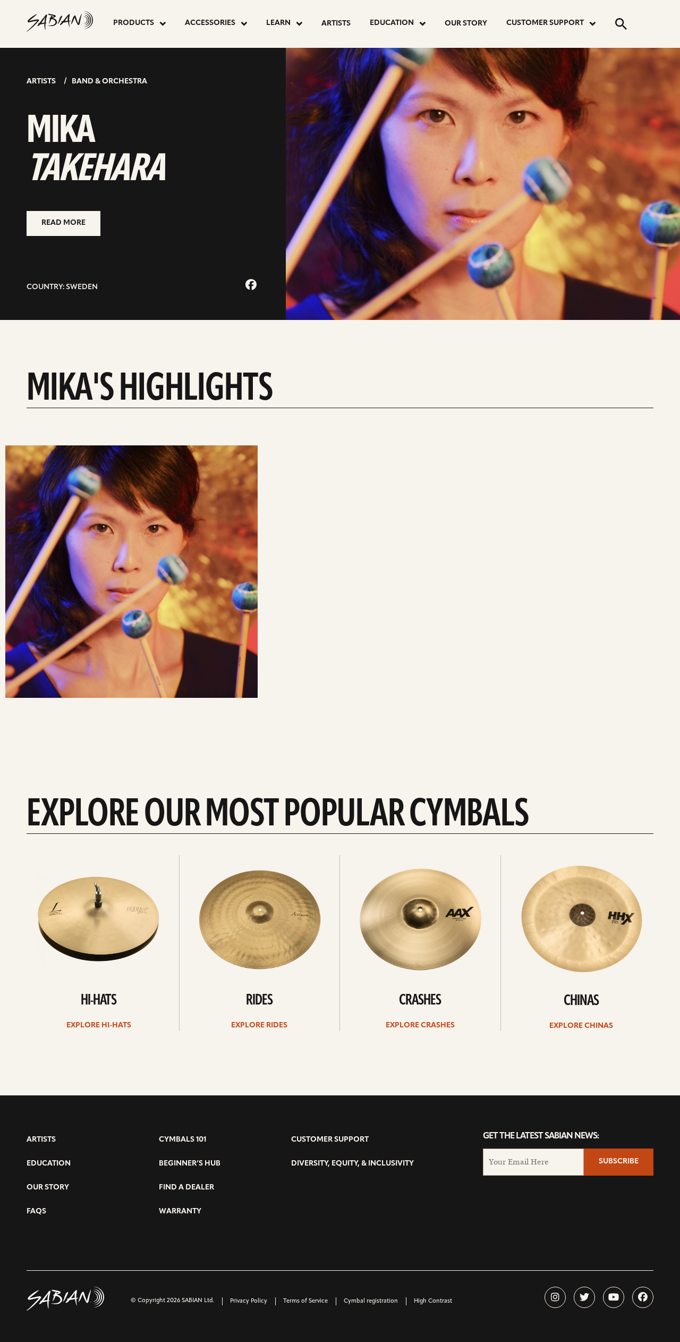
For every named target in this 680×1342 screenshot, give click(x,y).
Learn (278, 23)
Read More (63, 223)
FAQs (36, 1212)
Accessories (210, 23)
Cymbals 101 (182, 1140)
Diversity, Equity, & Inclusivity (352, 1164)
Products (133, 23)
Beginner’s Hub (189, 1164)
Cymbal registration (371, 1301)
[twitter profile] (584, 1297)
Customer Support (545, 23)
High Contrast (433, 1301)
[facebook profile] (642, 1297)
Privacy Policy (248, 1301)
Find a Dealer (186, 1188)
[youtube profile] (613, 1297)
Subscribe (619, 1162)
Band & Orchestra (109, 82)
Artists (336, 24)
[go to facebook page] (251, 285)
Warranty (180, 1212)
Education (392, 23)
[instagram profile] (555, 1297)
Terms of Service (305, 1301)
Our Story (466, 24)
